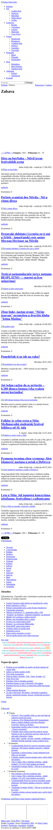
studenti (42, 648)
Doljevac (15, 13)
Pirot (8, 62)
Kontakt (9, 78)
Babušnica (15, 64)
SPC (22, 645)
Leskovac (10, 23)
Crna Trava (15, 34)
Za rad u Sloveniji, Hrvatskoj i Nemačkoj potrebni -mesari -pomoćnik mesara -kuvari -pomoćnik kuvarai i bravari (28, 694)
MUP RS (26, 644)
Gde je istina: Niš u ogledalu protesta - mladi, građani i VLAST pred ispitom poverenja (29, 763)
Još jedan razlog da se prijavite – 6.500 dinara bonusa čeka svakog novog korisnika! (22, 389)
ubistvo (15, 653)
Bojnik (14, 25)
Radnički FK (29, 657)
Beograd (16, 655)
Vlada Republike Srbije (24, 653)
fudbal (13, 644)
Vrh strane (25, 821)
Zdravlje (9, 573)
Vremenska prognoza (14, 610)
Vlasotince (15, 27)
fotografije (22, 655)
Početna (9, 6)
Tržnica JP (39, 644)
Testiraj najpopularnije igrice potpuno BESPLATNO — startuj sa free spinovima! (26, 277)
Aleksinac (10, 71)
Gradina (27, 650)
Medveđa (15, 32)
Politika (9, 552)
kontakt (30, 825)
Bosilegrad (15, 39)
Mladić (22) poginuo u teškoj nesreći (21, 617)
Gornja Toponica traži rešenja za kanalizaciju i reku (27, 603)
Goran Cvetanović (7, 653)
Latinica (48, 85)
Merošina (15, 16)
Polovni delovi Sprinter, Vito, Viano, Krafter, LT (25, 676)
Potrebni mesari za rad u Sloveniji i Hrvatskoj (24, 683)
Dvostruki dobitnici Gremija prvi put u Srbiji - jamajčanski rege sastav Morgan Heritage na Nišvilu (25, 237)
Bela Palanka (16, 66)
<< (2, 153)
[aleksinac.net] (7, 799)
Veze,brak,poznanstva (15, 674)
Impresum (13, 825)
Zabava (9, 566)
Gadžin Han (16, 11)
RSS (17, 821)
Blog (8, 577)
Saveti (8, 568)
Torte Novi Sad (12, 679)
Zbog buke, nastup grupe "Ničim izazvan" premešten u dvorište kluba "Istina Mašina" (25, 315)
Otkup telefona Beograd (16, 690)
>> (12, 153)
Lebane (14, 29)
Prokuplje (10, 53)
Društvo (9, 554)
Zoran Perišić (41, 655)
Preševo (14, 46)
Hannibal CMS (27, 823)
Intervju (9, 575)
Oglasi (8, 582)
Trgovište (15, 50)
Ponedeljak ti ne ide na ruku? (20, 356)
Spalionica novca (13, 631)
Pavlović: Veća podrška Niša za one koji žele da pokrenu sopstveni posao (30, 716)
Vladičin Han (16, 43)
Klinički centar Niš (17, 642)
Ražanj (14, 73)
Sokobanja (15, 76)
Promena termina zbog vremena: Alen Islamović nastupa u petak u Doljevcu (26, 460)
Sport (8, 570)
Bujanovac (15, 41)
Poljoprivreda (11, 559)
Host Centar (42, 823)
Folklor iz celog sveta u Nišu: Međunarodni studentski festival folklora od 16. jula (22, 424)
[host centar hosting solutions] (26, 799)
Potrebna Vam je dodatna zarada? (19, 681)
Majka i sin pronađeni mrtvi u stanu (20, 619)
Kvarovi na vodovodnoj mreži (18, 622)
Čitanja (12, 713)
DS (50, 650)
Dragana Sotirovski (15, 650)
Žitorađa (14, 57)
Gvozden (10, 823)
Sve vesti (4, 640)
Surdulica (15, 48)
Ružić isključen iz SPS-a (16, 605)
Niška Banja (16, 18)
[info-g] (41, 799)
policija (18, 645)
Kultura (9, 563)
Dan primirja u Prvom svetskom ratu (26, 774)
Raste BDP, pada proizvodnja (18, 626)
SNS (23, 650)
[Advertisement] (26, 123)
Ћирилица (40, 85)
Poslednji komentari (17, 771)
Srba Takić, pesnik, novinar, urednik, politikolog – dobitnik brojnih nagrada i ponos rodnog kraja (31, 739)
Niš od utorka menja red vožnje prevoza (22, 635)
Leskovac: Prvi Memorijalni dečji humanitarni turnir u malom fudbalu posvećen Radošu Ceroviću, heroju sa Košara (29, 722)
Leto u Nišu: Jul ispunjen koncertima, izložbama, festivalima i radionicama (26, 496)
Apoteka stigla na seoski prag (18, 628)
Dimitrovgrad (16, 69)
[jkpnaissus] (6, 541)
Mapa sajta (5, 821)
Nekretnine (10, 584)
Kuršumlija (15, 59)
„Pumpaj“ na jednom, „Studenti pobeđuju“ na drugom (28, 615)
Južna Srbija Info (20, 648)
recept (44, 653)
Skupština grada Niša (42, 650)
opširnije (4, 187)
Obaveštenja (11, 580)
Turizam (9, 561)
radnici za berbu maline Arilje (18, 672)
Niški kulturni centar (29, 642)
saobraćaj (37, 648)
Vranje (9, 36)
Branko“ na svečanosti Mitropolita (20, 624)
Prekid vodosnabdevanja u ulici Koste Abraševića (26, 608)
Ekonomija (10, 557)
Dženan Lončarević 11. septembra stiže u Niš (24, 612)
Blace (13, 55)
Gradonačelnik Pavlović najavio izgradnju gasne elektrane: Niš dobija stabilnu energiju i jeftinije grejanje (31, 748)
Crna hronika (11, 550)
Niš (7, 9)
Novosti (9, 547)
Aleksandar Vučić (31, 655)
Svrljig (14, 20)
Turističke (10, 587)
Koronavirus (40, 642)
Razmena (22, 825)
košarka (34, 653)
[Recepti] (5, 708)
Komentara (13, 743)
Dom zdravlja (30, 648)
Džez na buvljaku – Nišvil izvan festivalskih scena (21, 160)
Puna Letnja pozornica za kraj (18, 633)
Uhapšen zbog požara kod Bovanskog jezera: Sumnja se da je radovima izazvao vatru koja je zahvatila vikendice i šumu (30, 733)
